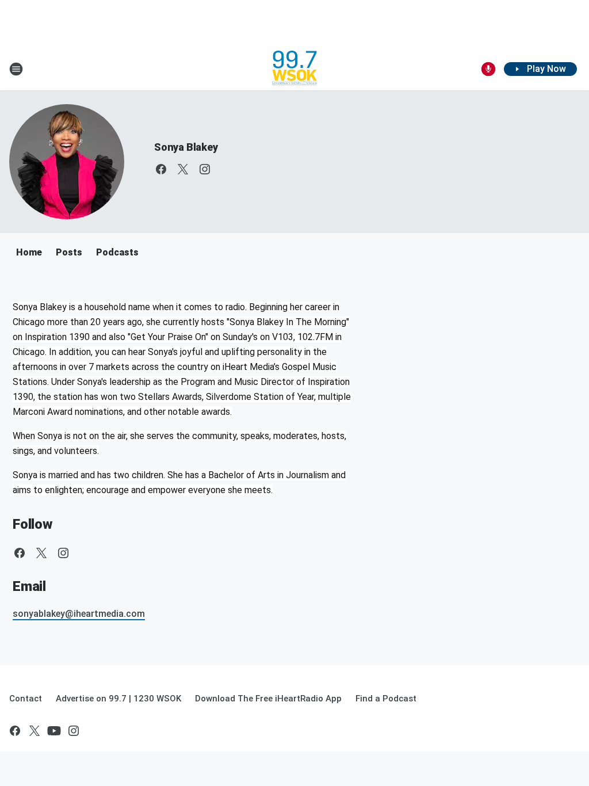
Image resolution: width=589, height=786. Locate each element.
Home (29, 252)
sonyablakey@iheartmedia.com (79, 613)
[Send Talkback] (488, 69)
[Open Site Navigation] (16, 69)
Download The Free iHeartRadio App (268, 698)
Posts (69, 252)
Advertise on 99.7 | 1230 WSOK (118, 698)
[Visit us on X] (183, 169)
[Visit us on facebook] (161, 169)
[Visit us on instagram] (205, 169)
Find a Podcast (385, 698)
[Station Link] (294, 69)
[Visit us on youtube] (54, 731)
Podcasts (117, 252)
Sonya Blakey (186, 147)
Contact (25, 698)
